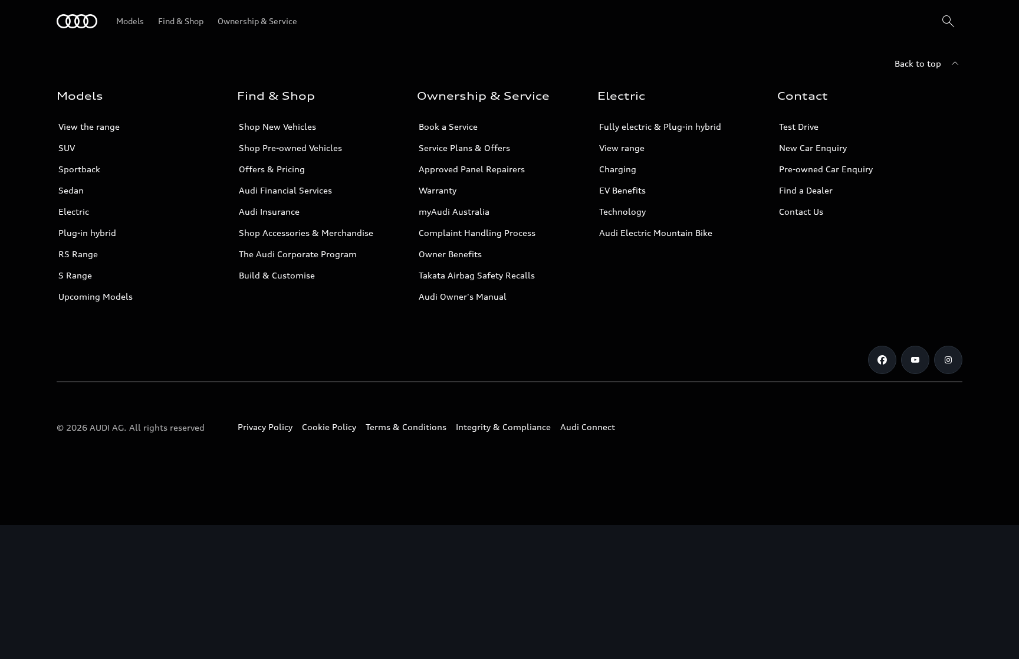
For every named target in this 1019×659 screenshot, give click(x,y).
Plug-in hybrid (87, 233)
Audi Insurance (269, 211)
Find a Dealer (806, 190)
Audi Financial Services (285, 190)
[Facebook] (882, 360)
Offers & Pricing (272, 169)
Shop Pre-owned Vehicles (290, 148)
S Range (75, 275)
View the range (89, 127)
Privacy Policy (265, 427)
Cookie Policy (329, 427)
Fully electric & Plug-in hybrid (660, 127)
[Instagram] (948, 360)
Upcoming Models (95, 296)
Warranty (437, 190)
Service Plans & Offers (464, 148)
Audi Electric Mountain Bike (655, 233)
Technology (622, 211)
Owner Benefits (450, 254)
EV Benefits (622, 190)
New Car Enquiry (813, 148)
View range (622, 148)
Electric (73, 211)
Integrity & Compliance (503, 427)
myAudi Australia (454, 211)
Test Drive (799, 127)
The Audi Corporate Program (298, 254)
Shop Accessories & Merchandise (306, 233)
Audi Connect (587, 427)
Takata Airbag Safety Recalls (477, 275)
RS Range (78, 254)
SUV (66, 148)
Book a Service (448, 127)
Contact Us (801, 211)
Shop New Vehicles (277, 127)
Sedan (71, 190)
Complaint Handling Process (477, 233)
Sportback (79, 169)
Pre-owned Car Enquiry (826, 169)
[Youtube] (915, 360)
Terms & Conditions (406, 427)
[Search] (948, 21)
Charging (617, 169)
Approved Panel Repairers (472, 169)
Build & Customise (277, 275)
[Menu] (77, 21)
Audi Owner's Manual (463, 296)
